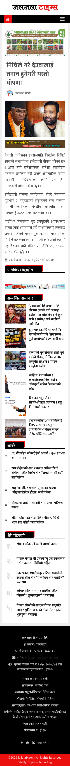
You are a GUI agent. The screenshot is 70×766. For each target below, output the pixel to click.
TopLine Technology (40, 762)
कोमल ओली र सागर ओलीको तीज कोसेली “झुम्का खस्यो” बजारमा (37, 593)
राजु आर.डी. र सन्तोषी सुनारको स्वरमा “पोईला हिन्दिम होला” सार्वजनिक (33, 490)
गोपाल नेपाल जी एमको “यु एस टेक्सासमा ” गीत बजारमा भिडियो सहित (41, 561)
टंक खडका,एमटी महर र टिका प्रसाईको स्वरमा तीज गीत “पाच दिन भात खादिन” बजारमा (40, 578)
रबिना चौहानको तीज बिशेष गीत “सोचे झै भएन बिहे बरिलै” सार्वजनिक (35, 520)
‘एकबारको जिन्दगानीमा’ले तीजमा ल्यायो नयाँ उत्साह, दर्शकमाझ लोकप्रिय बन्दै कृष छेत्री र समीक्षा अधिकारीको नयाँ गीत (45, 315)
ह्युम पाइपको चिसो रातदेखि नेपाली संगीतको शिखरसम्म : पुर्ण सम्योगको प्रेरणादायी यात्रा (46, 334)
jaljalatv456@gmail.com (41, 658)
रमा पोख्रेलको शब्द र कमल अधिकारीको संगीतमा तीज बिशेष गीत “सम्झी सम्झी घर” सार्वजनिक (37, 473)
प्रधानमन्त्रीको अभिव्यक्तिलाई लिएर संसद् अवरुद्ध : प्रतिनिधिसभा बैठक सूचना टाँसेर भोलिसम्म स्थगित (45, 427)
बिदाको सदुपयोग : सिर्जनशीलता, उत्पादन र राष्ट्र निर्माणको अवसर (45, 402)
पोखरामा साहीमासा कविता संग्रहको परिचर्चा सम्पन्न (37, 505)
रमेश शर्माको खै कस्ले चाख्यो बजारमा (38, 544)
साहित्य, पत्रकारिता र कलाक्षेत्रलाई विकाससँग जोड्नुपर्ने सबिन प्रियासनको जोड (45, 382)
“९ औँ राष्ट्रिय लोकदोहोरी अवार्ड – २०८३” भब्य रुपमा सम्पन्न (38, 456)
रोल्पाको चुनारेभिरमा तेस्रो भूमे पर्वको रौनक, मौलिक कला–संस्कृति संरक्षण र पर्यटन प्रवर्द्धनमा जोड (46, 359)
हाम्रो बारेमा (43, 742)
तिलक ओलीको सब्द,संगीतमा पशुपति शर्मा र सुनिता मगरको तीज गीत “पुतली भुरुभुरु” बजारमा (39, 610)
